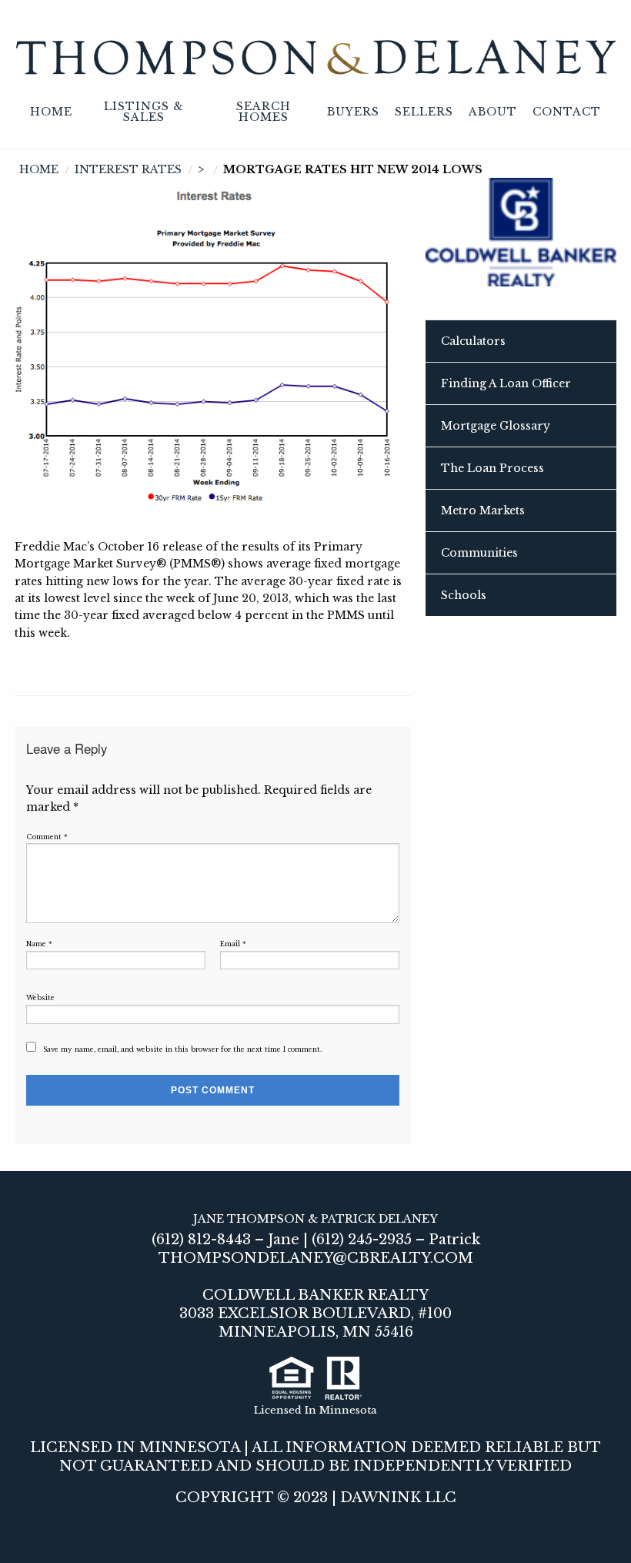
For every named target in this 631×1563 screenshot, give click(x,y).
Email (233, 944)
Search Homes (263, 111)
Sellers (424, 112)
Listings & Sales (144, 111)
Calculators (473, 341)
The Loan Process (492, 468)
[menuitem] (51, 112)
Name (39, 944)
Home (51, 112)
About (493, 112)
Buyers (353, 112)
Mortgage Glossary (495, 426)
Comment (47, 837)
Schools (463, 595)
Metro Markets (483, 510)
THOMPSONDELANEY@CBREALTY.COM (316, 1258)
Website (40, 998)
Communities (479, 553)
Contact (567, 112)
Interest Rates (128, 169)
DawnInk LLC (398, 1497)
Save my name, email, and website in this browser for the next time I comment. (182, 1049)
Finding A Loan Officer (506, 383)
